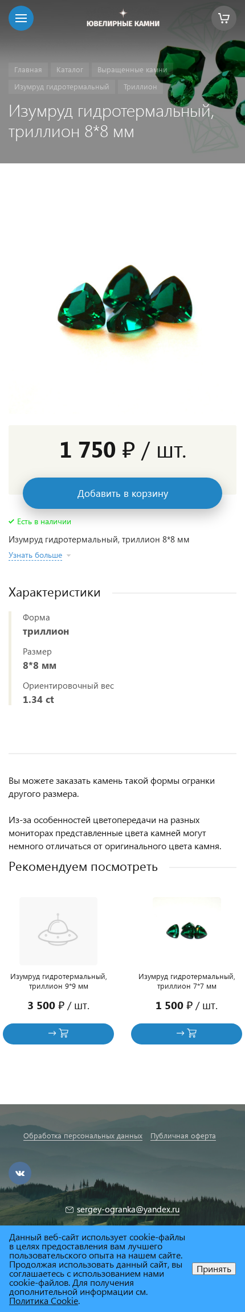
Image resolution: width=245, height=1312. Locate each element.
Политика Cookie (43, 1300)
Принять (214, 1268)
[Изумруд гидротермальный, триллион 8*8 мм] (122, 300)
